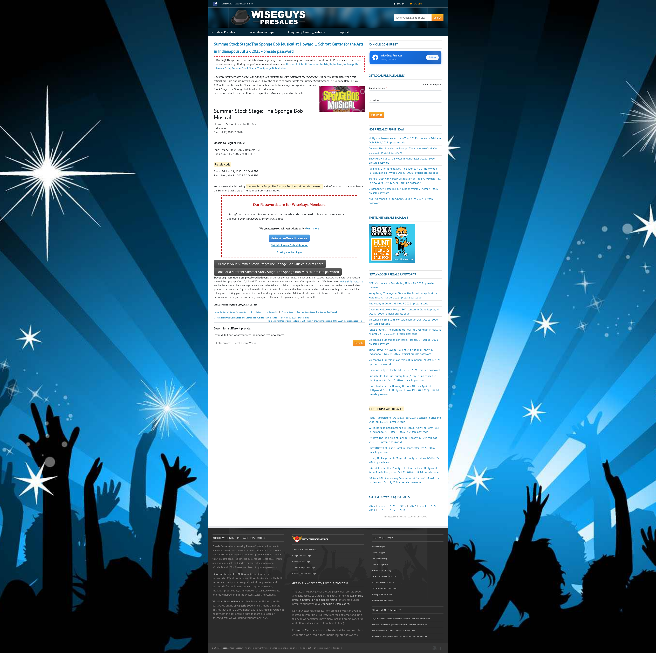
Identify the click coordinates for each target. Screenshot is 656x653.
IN (330, 64)
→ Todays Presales (222, 32)
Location (374, 100)
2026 (372, 506)
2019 (372, 510)
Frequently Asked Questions (306, 32)
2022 (413, 506)
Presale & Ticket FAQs (381, 570)
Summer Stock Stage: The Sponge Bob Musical (259, 68)
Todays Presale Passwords (383, 600)
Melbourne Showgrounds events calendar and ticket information (399, 636)
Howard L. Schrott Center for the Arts (307, 64)
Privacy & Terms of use (382, 594)
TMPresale (224, 648)
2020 (433, 506)
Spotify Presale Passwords (383, 582)
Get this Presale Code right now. (289, 245)
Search (437, 17)
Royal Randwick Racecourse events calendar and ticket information (401, 618)
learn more (312, 228)
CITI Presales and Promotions (384, 588)
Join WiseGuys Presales (289, 238)
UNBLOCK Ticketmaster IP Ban (237, 3)
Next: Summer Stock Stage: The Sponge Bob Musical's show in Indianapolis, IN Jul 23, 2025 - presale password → (316, 320)
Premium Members (304, 630)
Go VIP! (417, 3)
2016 (402, 510)
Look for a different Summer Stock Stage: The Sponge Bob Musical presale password (278, 272)
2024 (392, 506)
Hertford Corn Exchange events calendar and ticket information (399, 624)
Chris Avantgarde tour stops (304, 573)
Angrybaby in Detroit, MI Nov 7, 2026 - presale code (398, 303)
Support (344, 32)
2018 (382, 510)
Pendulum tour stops (301, 561)
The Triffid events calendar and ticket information (393, 630)
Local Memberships (261, 32)
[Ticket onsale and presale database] (392, 243)
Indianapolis (350, 64)
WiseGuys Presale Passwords (229, 601)
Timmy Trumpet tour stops (303, 567)
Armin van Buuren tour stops (304, 549)
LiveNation (239, 574)
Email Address (378, 88)
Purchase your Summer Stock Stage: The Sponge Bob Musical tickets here (270, 264)
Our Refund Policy (379, 558)
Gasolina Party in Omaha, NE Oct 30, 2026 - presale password (404, 370)
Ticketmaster (220, 574)
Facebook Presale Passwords (384, 576)
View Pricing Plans (380, 564)
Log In (400, 3)
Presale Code (223, 68)
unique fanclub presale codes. (332, 603)
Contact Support (379, 552)
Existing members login (289, 252)
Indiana (337, 64)
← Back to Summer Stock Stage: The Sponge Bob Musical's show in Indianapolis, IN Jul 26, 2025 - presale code (261, 317)
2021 (423, 506)
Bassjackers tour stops (301, 555)
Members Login (378, 546)
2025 (382, 506)
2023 (403, 506)
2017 (392, 510)
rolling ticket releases (351, 281)
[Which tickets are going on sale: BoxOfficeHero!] (310, 539)
